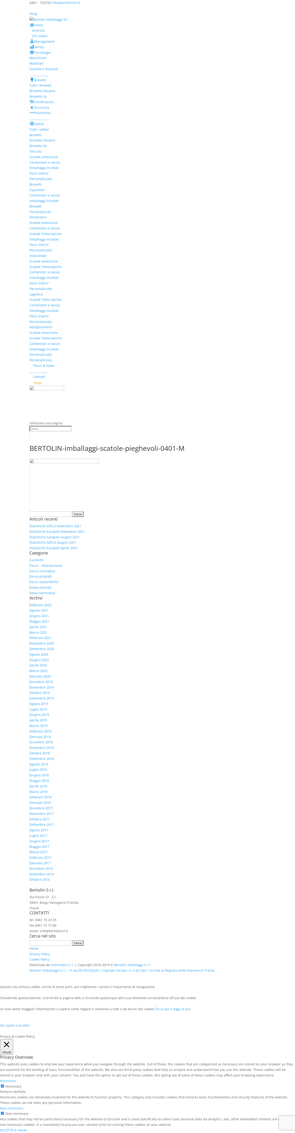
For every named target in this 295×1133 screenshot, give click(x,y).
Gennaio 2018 (40, 802)
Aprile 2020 (38, 665)
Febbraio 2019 (40, 731)
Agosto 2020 (39, 654)
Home (34, 948)
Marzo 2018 (38, 791)
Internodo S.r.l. (62, 965)
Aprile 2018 (38, 786)
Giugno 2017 (39, 841)
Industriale (38, 255)
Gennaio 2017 (40, 863)
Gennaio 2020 (40, 676)
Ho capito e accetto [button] (14, 1025)
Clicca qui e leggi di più (172, 1009)
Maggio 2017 (39, 846)
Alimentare (38, 217)
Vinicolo (35, 151)
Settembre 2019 (42, 698)
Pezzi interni (39, 173)
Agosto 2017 (39, 830)
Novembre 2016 (42, 874)
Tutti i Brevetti (40, 85)
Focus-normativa (42, 571)
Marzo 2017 (38, 852)
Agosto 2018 (39, 764)
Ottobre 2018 (40, 753)
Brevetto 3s (38, 96)
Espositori (37, 190)
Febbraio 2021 (40, 638)
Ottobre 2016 (40, 879)
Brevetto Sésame (42, 140)
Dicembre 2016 (41, 868)
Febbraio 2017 (40, 857)
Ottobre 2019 (40, 692)
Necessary (13, 1086)
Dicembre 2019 (41, 682)
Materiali (36, 63)
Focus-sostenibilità (44, 582)
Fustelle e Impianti (44, 69)
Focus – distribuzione (46, 565)
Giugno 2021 (39, 616)
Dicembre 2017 (41, 808)
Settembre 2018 (42, 758)
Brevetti (35, 135)
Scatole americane (44, 157)
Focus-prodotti (41, 576)
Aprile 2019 (38, 720)
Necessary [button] (8, 1081)
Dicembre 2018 (41, 742)
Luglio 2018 (38, 769)
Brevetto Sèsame (42, 91)
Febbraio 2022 (40, 605)
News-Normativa (42, 593)
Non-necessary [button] (11, 1108)
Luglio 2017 (38, 835)
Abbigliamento (41, 327)
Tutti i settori (39, 129)
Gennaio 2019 (40, 737)
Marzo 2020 (38, 671)
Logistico (36, 294)
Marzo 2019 (38, 725)
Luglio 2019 (38, 709)
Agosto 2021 (39, 610)
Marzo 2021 (38, 632)
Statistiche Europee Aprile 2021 (54, 548)
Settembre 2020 (42, 649)
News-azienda (40, 587)
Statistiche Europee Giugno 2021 (55, 537)
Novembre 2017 (42, 813)
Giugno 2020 (39, 660)
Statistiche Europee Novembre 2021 (57, 531)
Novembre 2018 (42, 747)
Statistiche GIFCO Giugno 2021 (53, 542)
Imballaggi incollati (44, 168)
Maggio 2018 (39, 780)
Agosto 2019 (39, 704)
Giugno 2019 (39, 714)
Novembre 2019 (42, 687)
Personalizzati (40, 212)
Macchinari (38, 58)
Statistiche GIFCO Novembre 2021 (55, 526)
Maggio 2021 (39, 621)
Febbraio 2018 (40, 797)
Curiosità (36, 560)
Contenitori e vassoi (45, 162)
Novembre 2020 (42, 643)
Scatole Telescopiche (46, 234)
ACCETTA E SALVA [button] (13, 1130)
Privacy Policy (40, 954)
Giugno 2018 (39, 775)
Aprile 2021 (38, 627)
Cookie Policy (39, 959)
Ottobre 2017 (40, 819)
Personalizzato (41, 179)
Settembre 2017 (42, 824)
